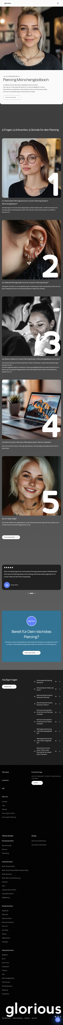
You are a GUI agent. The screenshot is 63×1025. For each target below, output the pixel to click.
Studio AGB (34, 1018)
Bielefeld (5, 955)
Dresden (5, 882)
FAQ (3, 788)
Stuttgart (5, 942)
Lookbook (5, 780)
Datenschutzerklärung (18, 1018)
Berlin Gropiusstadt (8, 866)
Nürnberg (5, 930)
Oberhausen (6, 982)
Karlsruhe (5, 914)
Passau (4, 934)
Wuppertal (5, 994)
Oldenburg (5, 853)
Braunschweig (6, 845)
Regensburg (6, 938)
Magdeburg (6, 897)
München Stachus (8, 922)
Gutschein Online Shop (39, 845)
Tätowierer (5, 772)
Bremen (4, 849)
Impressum (27, 1018)
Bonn (3, 959)
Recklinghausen (7, 986)
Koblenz (4, 970)
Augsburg (5, 910)
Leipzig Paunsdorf (8, 894)
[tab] (27, 593)
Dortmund (5, 963)
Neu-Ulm (5, 926)
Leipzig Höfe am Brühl (9, 890)
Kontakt (4, 801)
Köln (3, 974)
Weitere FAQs (8, 687)
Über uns (5, 797)
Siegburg (5, 990)
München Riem (7, 918)
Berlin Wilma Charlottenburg (11, 878)
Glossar (4, 809)
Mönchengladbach (8, 978)
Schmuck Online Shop (39, 841)
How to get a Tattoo (8, 813)
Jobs (3, 805)
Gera (3, 886)
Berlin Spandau (7, 874)
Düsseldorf (5, 966)
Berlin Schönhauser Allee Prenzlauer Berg (15, 870)
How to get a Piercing (9, 817)
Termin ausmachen (10, 97)
